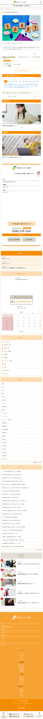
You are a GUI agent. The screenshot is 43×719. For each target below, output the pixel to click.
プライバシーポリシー (14, 703)
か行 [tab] (9, 81)
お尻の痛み (10, 84)
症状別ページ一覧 (37, 462)
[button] (3, 116)
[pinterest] (25, 701)
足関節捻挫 (30, 84)
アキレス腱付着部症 (14, 87)
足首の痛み (14, 84)
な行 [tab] (20, 81)
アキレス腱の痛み (19, 84)
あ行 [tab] (6, 81)
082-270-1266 (3, 632)
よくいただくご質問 (16, 64)
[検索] (35, 54)
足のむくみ (7, 85)
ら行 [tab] (34, 81)
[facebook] (16, 701)
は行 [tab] (23, 81)
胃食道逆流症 (24, 85)
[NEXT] (40, 312)
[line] (23, 701)
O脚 (32, 84)
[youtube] (27, 701)
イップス (25, 87)
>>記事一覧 (21, 556)
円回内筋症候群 (19, 85)
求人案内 (30, 703)
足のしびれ (6, 84)
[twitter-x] (18, 701)
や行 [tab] (30, 81)
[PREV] (3, 312)
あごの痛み (14, 85)
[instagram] (20, 701)
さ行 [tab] (13, 81)
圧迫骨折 (10, 85)
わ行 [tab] (37, 81)
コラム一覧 (39, 550)
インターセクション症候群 (32, 85)
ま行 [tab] (27, 81)
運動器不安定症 (21, 87)
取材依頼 (26, 703)
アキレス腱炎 (25, 84)
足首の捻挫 (36, 84)
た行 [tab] (16, 81)
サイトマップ (21, 703)
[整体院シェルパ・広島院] (19, 2)
